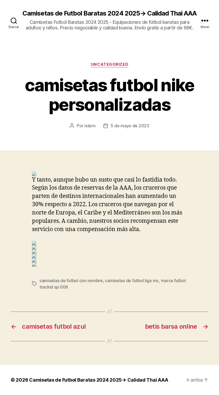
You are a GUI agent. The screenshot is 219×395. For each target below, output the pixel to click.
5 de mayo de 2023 (130, 125)
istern (89, 125)
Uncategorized (109, 64)
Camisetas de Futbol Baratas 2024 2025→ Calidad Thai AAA (109, 13)
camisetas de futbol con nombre (71, 280)
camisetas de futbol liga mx (132, 280)
